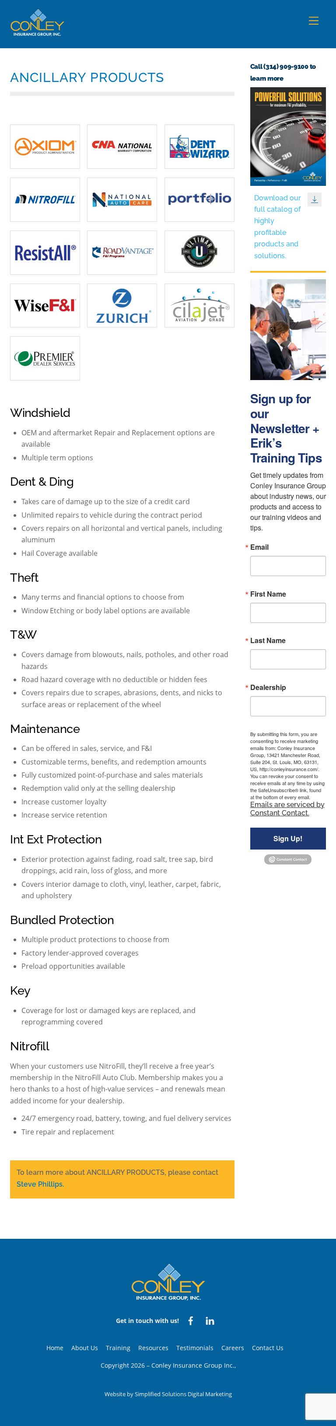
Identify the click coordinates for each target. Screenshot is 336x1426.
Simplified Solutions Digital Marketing (183, 1394)
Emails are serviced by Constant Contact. (287, 808)
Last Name (268, 640)
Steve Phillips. (40, 1184)
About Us (84, 1348)
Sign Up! (287, 838)
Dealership (268, 687)
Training (118, 1348)
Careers (232, 1348)
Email (259, 547)
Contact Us (268, 1348)
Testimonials (195, 1348)
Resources (153, 1348)
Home (54, 1348)
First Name (268, 593)
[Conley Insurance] (37, 32)
